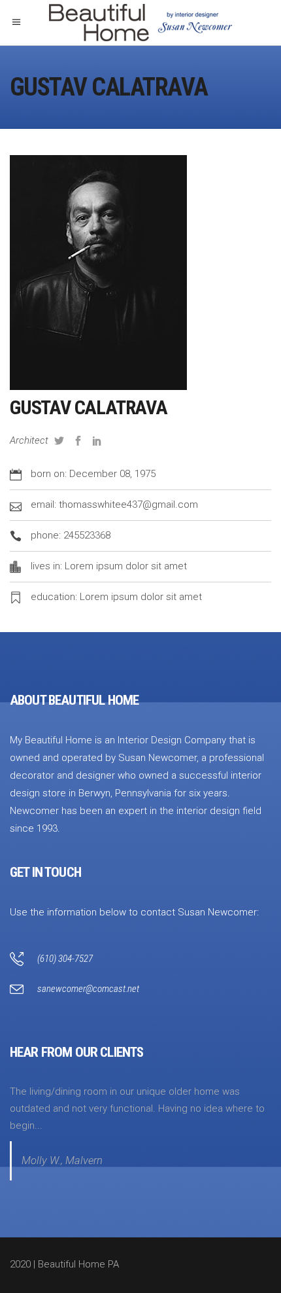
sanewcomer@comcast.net (88, 989)
